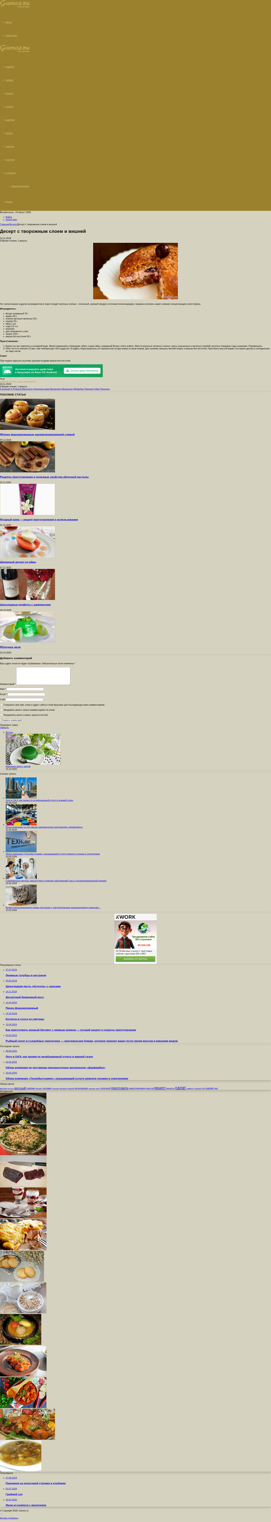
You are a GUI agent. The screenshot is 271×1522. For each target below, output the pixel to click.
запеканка (55, 1088)
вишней (4, 381)
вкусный (20, 1088)
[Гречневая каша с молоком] (23, 1312)
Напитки (10, 160)
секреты (189, 1088)
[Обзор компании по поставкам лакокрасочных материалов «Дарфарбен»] (21, 824)
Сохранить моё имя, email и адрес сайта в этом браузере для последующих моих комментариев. (54, 705)
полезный (105, 1088)
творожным (30, 381)
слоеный (197, 1089)
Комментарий (8, 684)
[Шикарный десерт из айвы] (27, 556)
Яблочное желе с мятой (18, 766)
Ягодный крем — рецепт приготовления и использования (39, 519)
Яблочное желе (10, 647)
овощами (91, 1088)
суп (203, 1088)
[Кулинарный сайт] (15, 7)
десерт (12, 381)
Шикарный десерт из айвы (18, 562)
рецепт (160, 1088)
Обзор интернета (20, 186)
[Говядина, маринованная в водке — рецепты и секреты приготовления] (23, 1186)
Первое (9, 80)
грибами (30, 1088)
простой (150, 1088)
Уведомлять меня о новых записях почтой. (25, 715)
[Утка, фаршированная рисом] (27, 1439)
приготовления (137, 1088)
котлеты (63, 1088)
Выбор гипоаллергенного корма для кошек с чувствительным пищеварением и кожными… (53, 907)
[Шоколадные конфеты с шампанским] (27, 599)
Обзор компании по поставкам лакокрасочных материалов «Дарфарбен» (44, 827)
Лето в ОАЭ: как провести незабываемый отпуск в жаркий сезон (39, 800)
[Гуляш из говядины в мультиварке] (23, 1407)
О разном (10, 173)
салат (180, 1087)
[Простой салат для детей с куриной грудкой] (23, 1154)
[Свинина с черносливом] (23, 1123)
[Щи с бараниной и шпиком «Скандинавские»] (20, 1470)
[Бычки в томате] (23, 1376)
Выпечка (10, 120)
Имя (3, 689)
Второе (9, 93)
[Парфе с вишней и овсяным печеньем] (23, 1218)
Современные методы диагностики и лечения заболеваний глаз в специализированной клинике (56, 881)
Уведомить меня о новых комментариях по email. (29, 710)
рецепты (170, 1088)
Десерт (9, 133)
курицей (71, 1089)
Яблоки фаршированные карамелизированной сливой (37, 434)
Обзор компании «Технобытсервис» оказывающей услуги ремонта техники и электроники (53, 854)
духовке (47, 1088)
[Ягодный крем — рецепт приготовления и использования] (27, 514)
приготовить (119, 1088)
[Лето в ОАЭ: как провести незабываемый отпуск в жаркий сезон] (21, 798)
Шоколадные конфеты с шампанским (25, 604)
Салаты (9, 107)
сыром (209, 1088)
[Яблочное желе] (27, 642)
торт (216, 1088)
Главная (4, 224)
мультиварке (81, 1088)
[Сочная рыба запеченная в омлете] (23, 1249)
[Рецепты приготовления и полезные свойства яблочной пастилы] (27, 471)
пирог (98, 1088)
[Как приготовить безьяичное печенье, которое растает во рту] (22, 1281)
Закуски (10, 146)
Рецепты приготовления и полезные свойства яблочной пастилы (44, 476)
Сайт (2, 699)
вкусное (3, 1088)
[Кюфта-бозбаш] (20, 1344)
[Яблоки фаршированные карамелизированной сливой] (27, 429)
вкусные (11, 1088)
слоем (20, 381)
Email (3, 694)
